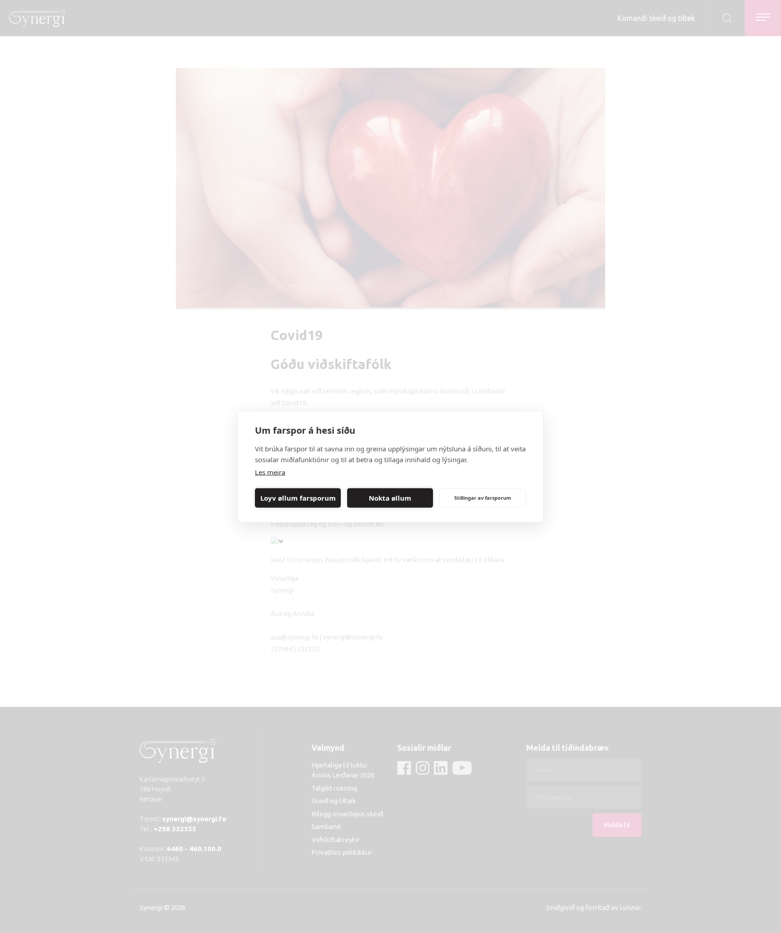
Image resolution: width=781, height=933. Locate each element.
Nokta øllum (390, 497)
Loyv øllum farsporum (298, 497)
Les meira (270, 471)
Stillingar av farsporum (482, 497)
